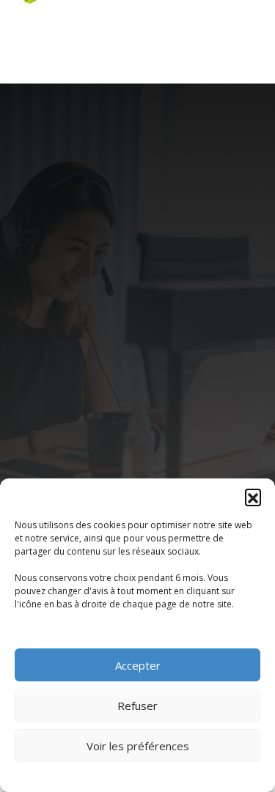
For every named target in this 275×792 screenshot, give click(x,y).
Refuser (137, 705)
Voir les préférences (138, 746)
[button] (253, 496)
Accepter (138, 665)
